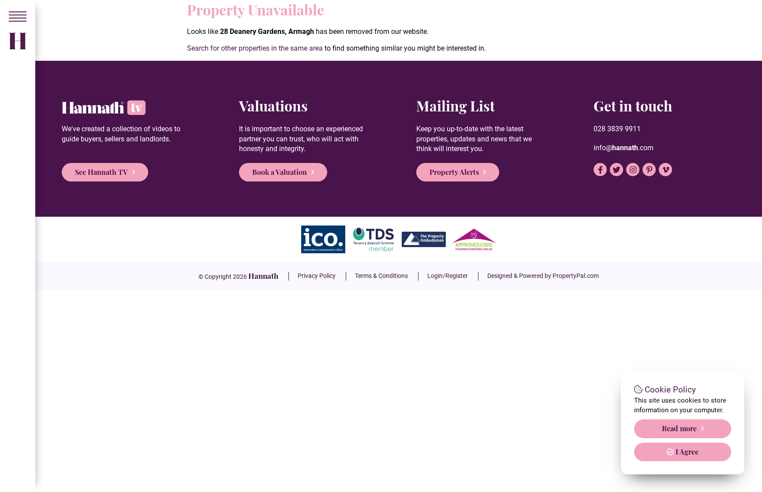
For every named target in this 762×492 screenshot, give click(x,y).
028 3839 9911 (617, 129)
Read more (679, 428)
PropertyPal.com (576, 275)
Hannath (263, 276)
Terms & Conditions (381, 275)
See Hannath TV (101, 172)
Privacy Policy (317, 275)
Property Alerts (454, 172)
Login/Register (447, 275)
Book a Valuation (279, 172)
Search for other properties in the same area (255, 48)
